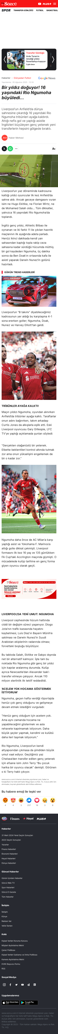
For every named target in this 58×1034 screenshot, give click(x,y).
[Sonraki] (53, 59)
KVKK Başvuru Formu (11, 964)
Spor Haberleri (8, 887)
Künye (4, 916)
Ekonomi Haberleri (10, 854)
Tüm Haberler (7, 897)
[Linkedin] (34, 984)
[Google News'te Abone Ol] (46, 78)
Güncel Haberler (10, 871)
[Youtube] (22, 984)
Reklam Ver (6, 921)
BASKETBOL (52, 10)
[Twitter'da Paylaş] (4, 148)
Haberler (6, 78)
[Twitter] (16, 984)
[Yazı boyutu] (53, 148)
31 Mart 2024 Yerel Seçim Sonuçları (17, 835)
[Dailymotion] (28, 984)
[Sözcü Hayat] (28, 818)
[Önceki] (5, 59)
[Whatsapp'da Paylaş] (10, 148)
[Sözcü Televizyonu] (4, 819)
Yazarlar (5, 844)
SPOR (6, 10)
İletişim (5, 912)
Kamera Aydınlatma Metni (13, 959)
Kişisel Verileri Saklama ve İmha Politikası (19, 955)
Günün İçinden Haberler (12, 878)
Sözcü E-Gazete (9, 892)
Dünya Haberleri (9, 863)
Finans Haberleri (9, 849)
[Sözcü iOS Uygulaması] (10, 1002)
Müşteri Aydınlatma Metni (13, 945)
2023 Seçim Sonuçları (11, 840)
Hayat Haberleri (8, 858)
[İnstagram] (4, 984)
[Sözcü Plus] (41, 819)
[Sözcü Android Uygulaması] (29, 1002)
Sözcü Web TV (8, 883)
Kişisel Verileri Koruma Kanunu (15, 941)
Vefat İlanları (7, 926)
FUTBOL (40, 10)
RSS (3, 968)
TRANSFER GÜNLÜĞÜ (23, 10)
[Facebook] (10, 984)
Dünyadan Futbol (22, 78)
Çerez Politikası (8, 950)
